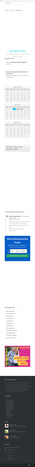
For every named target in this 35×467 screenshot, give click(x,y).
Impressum (8, 417)
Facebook (29, 465)
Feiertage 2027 (9, 406)
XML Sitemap (9, 413)
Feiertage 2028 (9, 408)
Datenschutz (9, 415)
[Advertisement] (17, 31)
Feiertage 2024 (9, 400)
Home (7, 398)
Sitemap (8, 411)
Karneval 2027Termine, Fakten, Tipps (15, 436)
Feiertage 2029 (9, 409)
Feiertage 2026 (9, 404)
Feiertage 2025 (9, 402)
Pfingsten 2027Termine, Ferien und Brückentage (17, 425)
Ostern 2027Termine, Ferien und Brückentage (17, 431)
